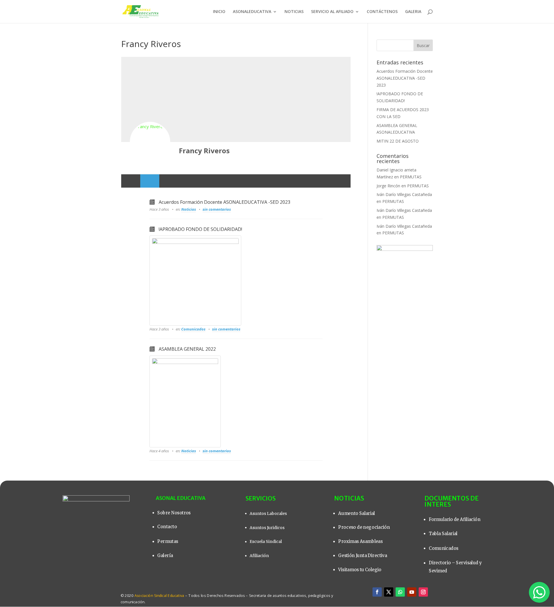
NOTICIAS (294, 12)
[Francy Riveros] (150, 142)
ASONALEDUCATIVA (252, 12)
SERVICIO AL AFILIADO (332, 12)
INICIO (219, 12)
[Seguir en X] (388, 592)
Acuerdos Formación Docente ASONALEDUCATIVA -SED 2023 (224, 202)
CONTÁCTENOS (382, 12)
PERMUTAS (411, 177)
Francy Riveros (204, 150)
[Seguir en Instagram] (423, 592)
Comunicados (193, 329)
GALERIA (413, 12)
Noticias (188, 209)
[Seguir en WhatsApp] (400, 592)
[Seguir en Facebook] (377, 592)
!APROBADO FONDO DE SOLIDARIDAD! (200, 229)
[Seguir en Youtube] (411, 592)
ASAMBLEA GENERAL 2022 (187, 349)
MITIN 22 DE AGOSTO (398, 141)
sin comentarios (217, 209)
